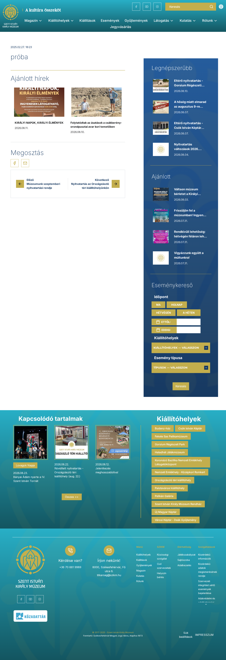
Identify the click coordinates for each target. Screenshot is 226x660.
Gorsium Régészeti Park (170, 444)
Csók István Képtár (190, 428)
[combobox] (181, 348)
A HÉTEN (189, 312)
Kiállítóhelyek (58, 21)
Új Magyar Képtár (166, 512)
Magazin (141, 570)
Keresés (180, 386)
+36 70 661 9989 (70, 567)
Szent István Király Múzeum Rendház (178, 504)
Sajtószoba (184, 560)
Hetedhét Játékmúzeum (170, 452)
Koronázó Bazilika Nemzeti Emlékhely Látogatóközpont (178, 462)
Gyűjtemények (136, 21)
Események (110, 21)
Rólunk (140, 581)
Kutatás (140, 575)
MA (158, 304)
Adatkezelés (184, 565)
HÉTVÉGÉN (163, 312)
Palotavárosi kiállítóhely (169, 488)
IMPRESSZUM (204, 634)
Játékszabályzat (186, 554)
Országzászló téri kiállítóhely (173, 480)
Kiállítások (87, 21)
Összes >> (71, 497)
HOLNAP (176, 304)
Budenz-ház (162, 428)
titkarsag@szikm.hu (109, 575)
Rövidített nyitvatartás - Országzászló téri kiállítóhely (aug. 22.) (68, 472)
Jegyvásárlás (120, 27)
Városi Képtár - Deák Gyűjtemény (175, 520)
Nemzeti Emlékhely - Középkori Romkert (180, 472)
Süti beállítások (185, 634)
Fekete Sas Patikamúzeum (171, 436)
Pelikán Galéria (164, 496)
